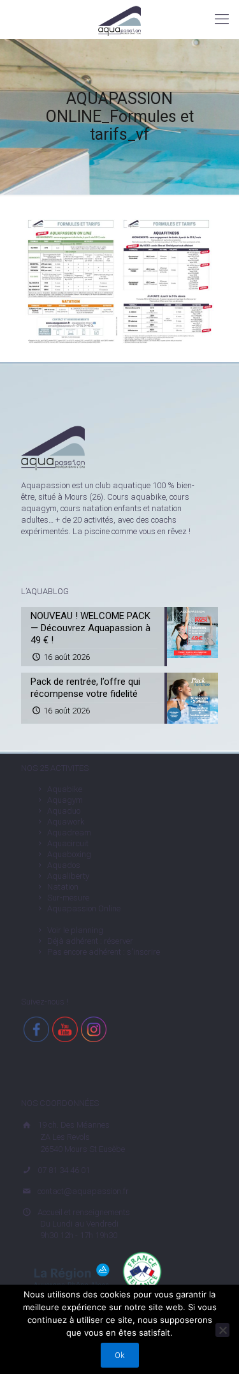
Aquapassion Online (83, 908)
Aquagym (65, 800)
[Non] (222, 1330)
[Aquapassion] (119, 19)
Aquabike (64, 789)
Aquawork (66, 821)
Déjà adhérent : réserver (90, 941)
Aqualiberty (68, 876)
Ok (120, 1355)
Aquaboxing (69, 854)
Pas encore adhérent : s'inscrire (103, 952)
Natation (62, 887)
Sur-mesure (68, 897)
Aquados (63, 865)
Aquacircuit (68, 843)
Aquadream (69, 832)
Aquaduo (63, 811)
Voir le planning (75, 930)
